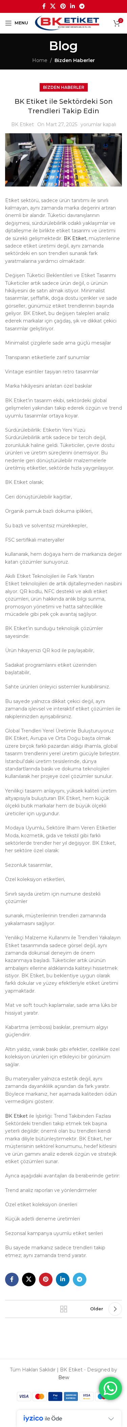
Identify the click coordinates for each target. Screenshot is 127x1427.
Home (39, 60)
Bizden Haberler (75, 60)
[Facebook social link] (44, 6)
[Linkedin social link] (72, 6)
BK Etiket (22, 124)
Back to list (64, 1309)
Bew (63, 1377)
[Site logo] (67, 23)
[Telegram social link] (82, 6)
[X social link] (53, 6)
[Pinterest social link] (63, 6)
